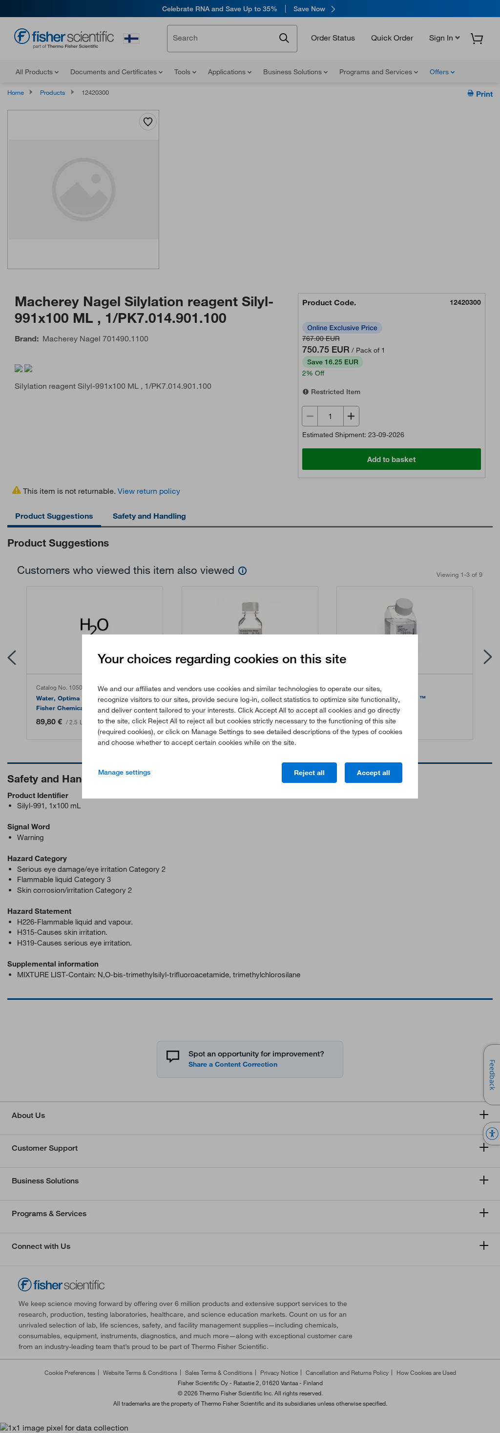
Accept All (373, 772)
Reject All (309, 772)
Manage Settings (124, 772)
